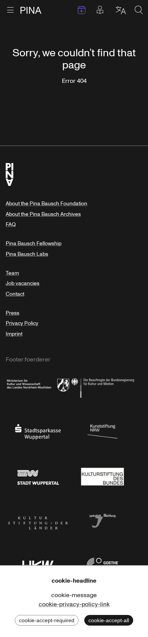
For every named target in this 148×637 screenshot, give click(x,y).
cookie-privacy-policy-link (74, 604)
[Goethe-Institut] (102, 564)
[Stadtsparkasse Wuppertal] (38, 431)
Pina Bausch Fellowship (33, 243)
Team (12, 273)
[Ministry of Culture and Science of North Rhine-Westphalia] (38, 386)
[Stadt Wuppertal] (38, 475)
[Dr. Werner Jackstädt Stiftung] (102, 519)
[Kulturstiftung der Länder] (38, 519)
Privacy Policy (22, 323)
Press (12, 313)
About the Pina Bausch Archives (43, 214)
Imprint (14, 334)
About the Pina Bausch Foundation (46, 203)
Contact (15, 294)
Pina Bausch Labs (27, 254)
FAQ (11, 224)
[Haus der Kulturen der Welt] (38, 564)
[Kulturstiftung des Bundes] (102, 475)
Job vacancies (22, 283)
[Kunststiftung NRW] (102, 431)
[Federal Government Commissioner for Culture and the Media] (102, 386)
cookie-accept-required (46, 620)
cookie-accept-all (108, 620)
